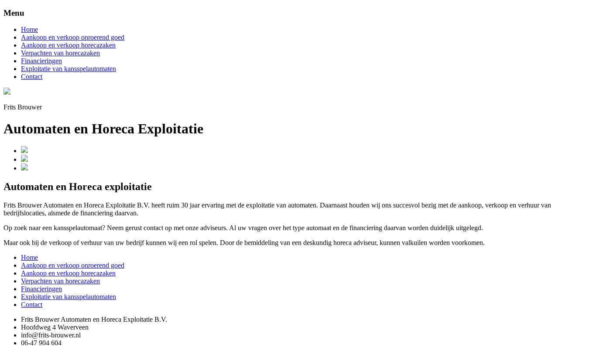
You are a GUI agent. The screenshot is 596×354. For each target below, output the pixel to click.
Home (29, 29)
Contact (31, 76)
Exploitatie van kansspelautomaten (68, 68)
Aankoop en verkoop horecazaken (68, 45)
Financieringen (41, 61)
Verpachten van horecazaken (60, 53)
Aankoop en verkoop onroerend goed (72, 37)
